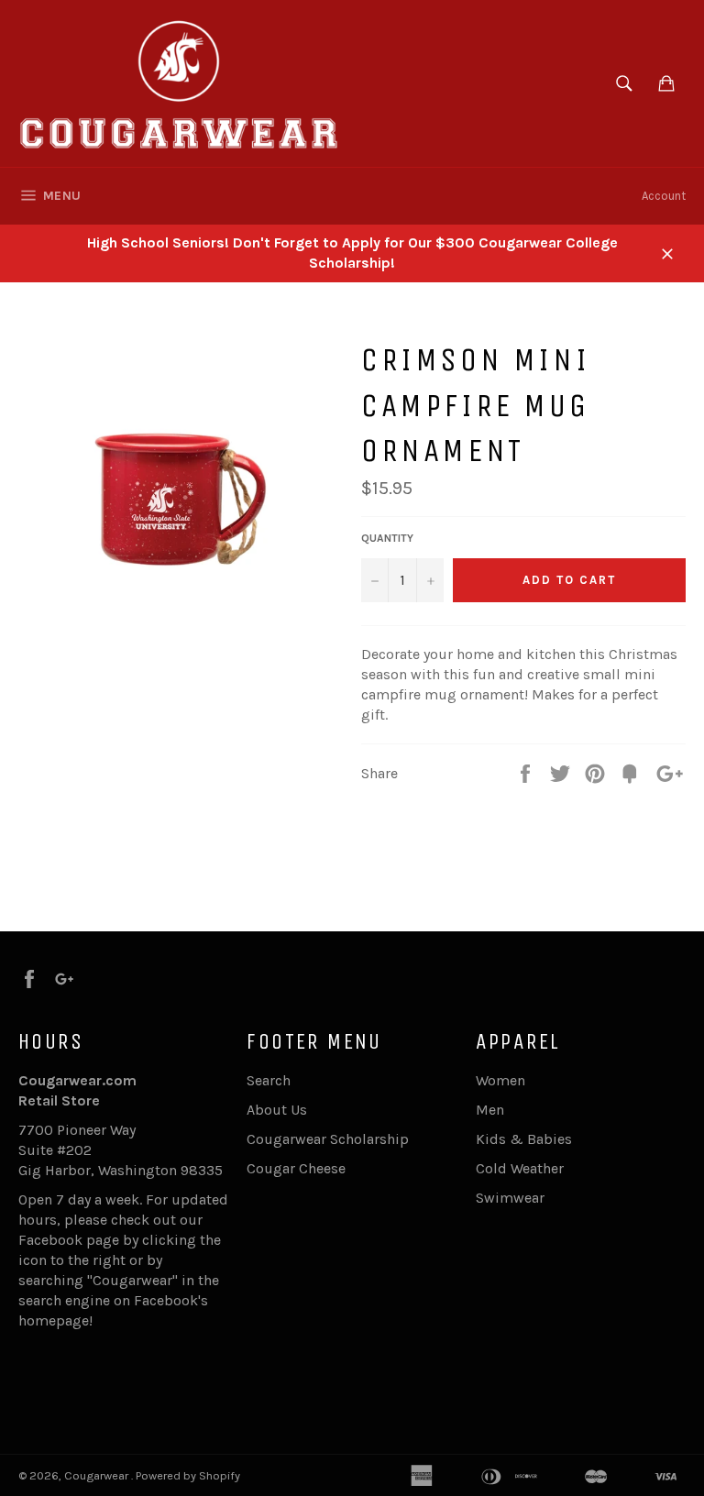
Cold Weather (520, 1168)
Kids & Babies (524, 1139)
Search (269, 1080)
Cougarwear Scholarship (328, 1139)
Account (664, 196)
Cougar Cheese (296, 1168)
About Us (277, 1109)
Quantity (387, 538)
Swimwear (510, 1197)
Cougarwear (97, 1475)
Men (490, 1109)
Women (500, 1080)
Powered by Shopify (188, 1475)
